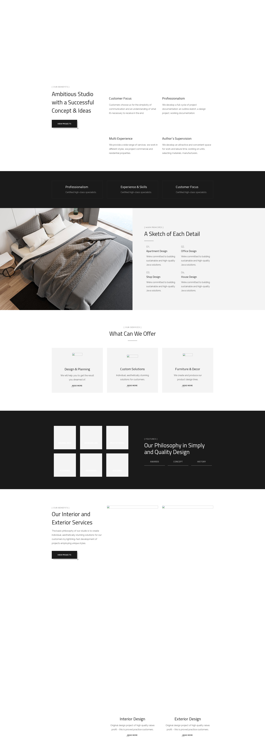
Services (163, 1)
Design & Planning (77, 369)
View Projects (64, 123)
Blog (194, 1)
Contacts (209, 1)
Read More (132, 735)
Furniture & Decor (187, 368)
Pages (148, 1)
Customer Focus (120, 98)
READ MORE (77, 385)
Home (135, 1)
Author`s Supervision (176, 138)
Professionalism (173, 98)
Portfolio (179, 1)
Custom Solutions (132, 368)
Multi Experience (120, 138)
